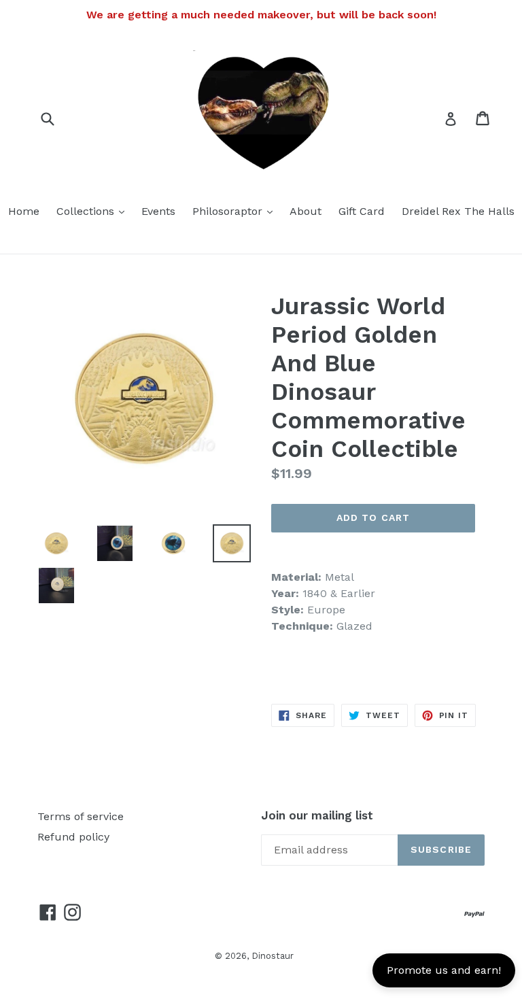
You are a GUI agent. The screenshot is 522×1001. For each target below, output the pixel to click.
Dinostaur (272, 956)
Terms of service (80, 816)
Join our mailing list (317, 815)
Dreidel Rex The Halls (458, 211)
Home (23, 211)
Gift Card (361, 211)
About (305, 211)
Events (158, 211)
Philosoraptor (235, 211)
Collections (93, 211)
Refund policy (73, 836)
